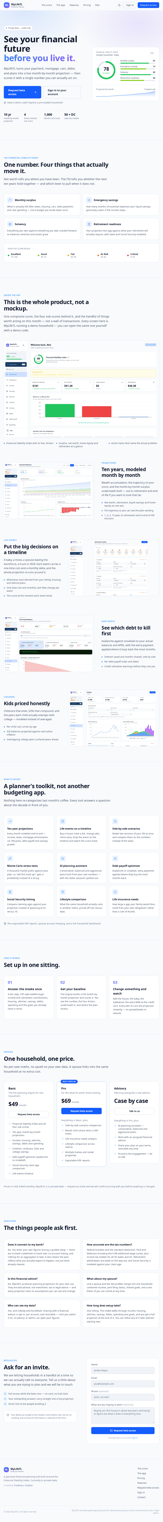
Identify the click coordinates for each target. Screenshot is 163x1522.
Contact (141, 1497)
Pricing (87, 5)
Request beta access (16, 92)
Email (94, 1377)
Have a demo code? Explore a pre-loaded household (35, 102)
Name (94, 1364)
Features (74, 5)
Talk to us (134, 1111)
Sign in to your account (57, 92)
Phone (100, 1391)
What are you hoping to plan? (112, 1404)
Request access (148, 5)
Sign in (130, 5)
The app (60, 5)
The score (47, 5)
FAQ (97, 5)
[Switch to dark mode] (119, 5)
